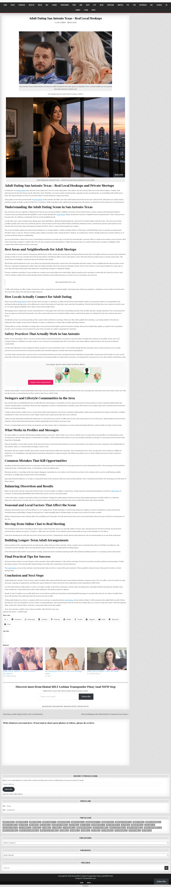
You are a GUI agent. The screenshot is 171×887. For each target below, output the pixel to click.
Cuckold (159, 5)
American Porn (108, 822)
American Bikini (64, 822)
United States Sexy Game (49, 830)
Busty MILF (85, 825)
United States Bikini (100, 828)
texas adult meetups (83, 706)
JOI (166, 5)
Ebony (94, 10)
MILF (47, 5)
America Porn (138, 822)
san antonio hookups (70, 706)
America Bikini (8, 822)
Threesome (110, 5)
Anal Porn (23, 825)
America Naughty (49, 822)
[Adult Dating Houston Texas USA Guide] (107, 658)
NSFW (87, 5)
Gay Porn (125, 825)
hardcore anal (137, 825)
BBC (151, 5)
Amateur (120, 5)
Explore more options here (40, 382)
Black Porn (74, 825)
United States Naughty (152, 828)
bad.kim (85, 886)
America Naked (35, 822)
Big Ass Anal (45, 825)
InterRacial (143, 5)
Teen (134, 5)
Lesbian (54, 5)
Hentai (40, 5)
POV (128, 5)
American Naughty (93, 822)
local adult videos (10, 828)
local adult (149, 825)
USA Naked (85, 830)
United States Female (117, 828)
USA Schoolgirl (121, 830)
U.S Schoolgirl (69, 828)
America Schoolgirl (153, 822)
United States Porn (10, 830)
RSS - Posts (7, 806)
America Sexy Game (10, 825)
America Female (22, 822)
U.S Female (57, 828)
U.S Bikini (47, 828)
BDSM (101, 5)
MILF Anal (37, 828)
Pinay (74, 5)
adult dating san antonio (56, 706)
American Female (78, 822)
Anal (81, 5)
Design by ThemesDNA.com (85, 878)
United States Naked (134, 828)
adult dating (21, 190)
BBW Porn (34, 825)
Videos (13, 5)
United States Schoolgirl (29, 830)
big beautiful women (59, 825)
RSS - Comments (9, 810)
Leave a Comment (61, 22)
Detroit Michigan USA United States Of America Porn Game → (105, 714)
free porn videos (113, 825)
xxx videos (146, 830)
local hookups (25, 828)
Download (22, 5)
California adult (98, 825)
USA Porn (96, 830)
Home (5, 5)
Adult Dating (73, 22)
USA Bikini (64, 830)
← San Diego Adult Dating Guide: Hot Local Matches (22, 714)
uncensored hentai (84, 828)
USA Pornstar (107, 830)
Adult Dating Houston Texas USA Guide (103, 671)
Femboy (78, 10)
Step (94, 5)
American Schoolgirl (123, 822)
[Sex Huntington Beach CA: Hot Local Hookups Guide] (65, 658)
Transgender (64, 5)
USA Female (74, 830)
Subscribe (86, 697)
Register (31, 5)
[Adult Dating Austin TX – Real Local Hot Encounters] (23, 658)
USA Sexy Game (134, 830)
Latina (86, 10)
